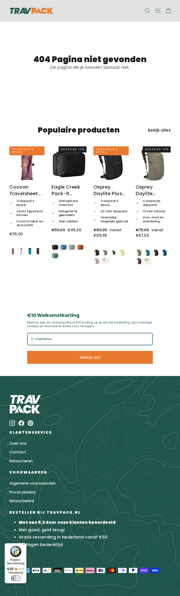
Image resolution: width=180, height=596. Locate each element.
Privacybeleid (22, 492)
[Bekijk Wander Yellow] (122, 252)
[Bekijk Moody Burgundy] (139, 261)
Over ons (17, 443)
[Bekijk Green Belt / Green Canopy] (113, 252)
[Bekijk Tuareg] (38, 251)
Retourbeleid (21, 501)
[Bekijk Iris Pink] (97, 261)
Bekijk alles (159, 130)
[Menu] (23, 546)
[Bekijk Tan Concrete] (105, 252)
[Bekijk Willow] (55, 255)
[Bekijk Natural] (21, 251)
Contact (17, 452)
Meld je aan (90, 357)
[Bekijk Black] (55, 247)
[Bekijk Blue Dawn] (63, 247)
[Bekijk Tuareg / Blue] (29, 251)
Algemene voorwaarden (32, 483)
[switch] (15, 578)
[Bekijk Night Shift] (164, 252)
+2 (146, 260)
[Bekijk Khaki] (12, 251)
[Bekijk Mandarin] (80, 247)
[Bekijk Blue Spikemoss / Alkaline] (147, 252)
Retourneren (21, 461)
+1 (103, 260)
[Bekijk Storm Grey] (71, 247)
